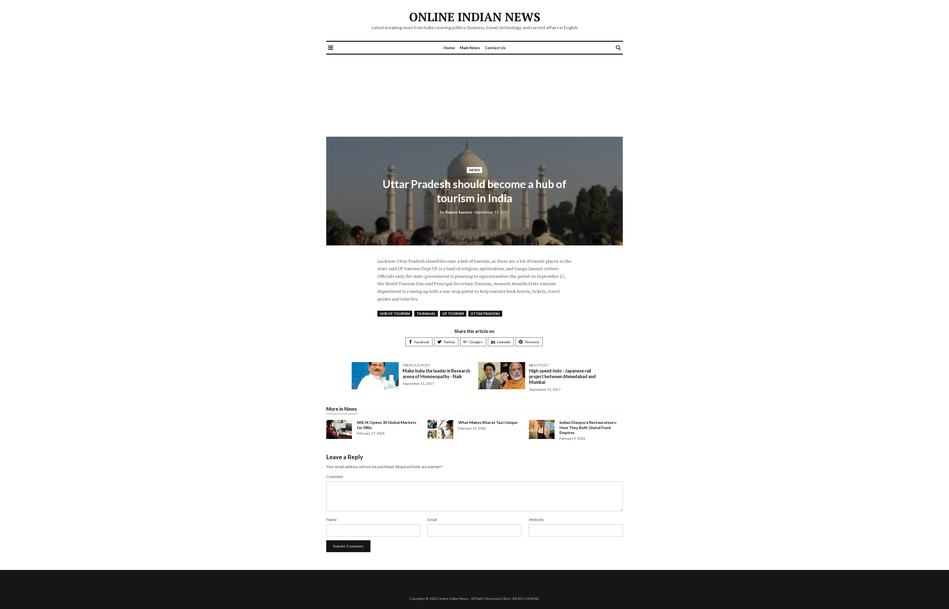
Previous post (417, 365)
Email (432, 519)
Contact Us (495, 47)
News (474, 170)
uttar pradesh (485, 313)
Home (449, 47)
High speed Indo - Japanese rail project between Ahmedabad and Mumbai (562, 376)
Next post (539, 365)
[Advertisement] (474, 91)
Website (536, 519)
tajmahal (426, 313)
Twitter (449, 342)
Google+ (476, 342)
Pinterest (532, 342)
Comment (334, 476)
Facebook (421, 342)
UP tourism (453, 313)
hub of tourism (395, 313)
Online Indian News (474, 17)
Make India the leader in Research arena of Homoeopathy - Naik (436, 373)
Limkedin (504, 342)
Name (331, 519)
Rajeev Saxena (456, 212)
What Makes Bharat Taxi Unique (488, 422)
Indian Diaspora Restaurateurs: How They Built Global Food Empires (588, 427)
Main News (470, 47)
